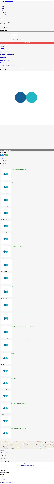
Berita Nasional (5, 160)
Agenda (2, 62)
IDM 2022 (3, 11)
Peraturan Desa (3, 479)
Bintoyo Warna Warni (4, 51)
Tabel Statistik (5, 14)
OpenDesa (2, 482)
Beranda (3, 6)
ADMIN (1, 46)
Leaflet (47, 448)
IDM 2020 (4, 12)
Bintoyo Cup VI (3, 57)
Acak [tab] (2, 166)
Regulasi (3, 9)
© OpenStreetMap (50, 448)
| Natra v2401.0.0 (11, 482)
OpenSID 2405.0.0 (6, 482)
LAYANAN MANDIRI (5, 46)
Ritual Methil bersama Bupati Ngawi (7, 54)
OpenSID (53, 448)
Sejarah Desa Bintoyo (5, 7)
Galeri (2, 48)
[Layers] (52, 442)
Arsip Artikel (4, 163)
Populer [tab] (3, 165)
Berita (2, 158)
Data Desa (3, 8)
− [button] (1, 443)
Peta (2, 10)
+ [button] (1, 442)
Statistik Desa (3, 13)
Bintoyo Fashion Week (4, 60)
